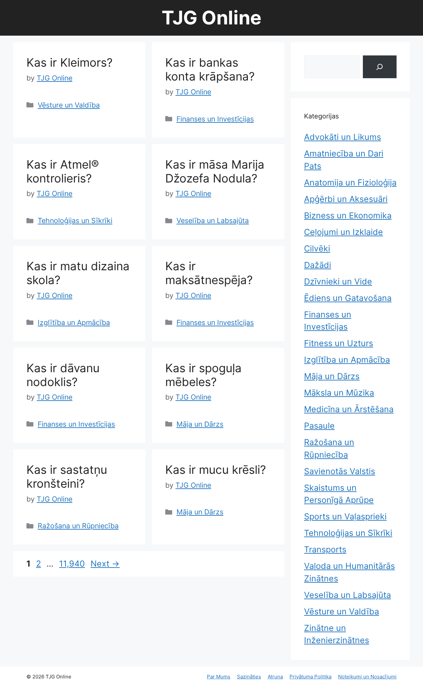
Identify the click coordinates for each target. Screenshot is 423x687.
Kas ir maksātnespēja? (209, 273)
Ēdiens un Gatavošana (348, 298)
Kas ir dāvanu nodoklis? (62, 375)
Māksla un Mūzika (339, 393)
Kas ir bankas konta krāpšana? (210, 69)
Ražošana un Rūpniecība (78, 525)
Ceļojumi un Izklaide (343, 232)
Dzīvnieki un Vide (338, 281)
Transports (325, 549)
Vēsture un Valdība (69, 105)
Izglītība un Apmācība (74, 322)
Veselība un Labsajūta (212, 220)
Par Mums (218, 676)
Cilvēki (317, 248)
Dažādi (317, 265)
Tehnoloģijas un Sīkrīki (75, 220)
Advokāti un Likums (342, 137)
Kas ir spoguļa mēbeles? (203, 375)
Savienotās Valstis (339, 471)
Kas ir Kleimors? (69, 62)
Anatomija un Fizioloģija (350, 182)
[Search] (380, 66)
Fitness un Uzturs (338, 343)
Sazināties (249, 676)
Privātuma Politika (310, 676)
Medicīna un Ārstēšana (349, 409)
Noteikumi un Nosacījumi (367, 676)
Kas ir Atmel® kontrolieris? (62, 171)
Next (105, 564)
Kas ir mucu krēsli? (215, 469)
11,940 (72, 564)
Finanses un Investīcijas (215, 118)
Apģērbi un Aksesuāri (346, 199)
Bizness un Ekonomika (348, 215)
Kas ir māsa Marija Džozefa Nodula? (214, 171)
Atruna (275, 676)
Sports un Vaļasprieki (345, 516)
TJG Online (211, 17)
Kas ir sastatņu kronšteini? (66, 476)
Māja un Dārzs (199, 424)
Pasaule (319, 426)
